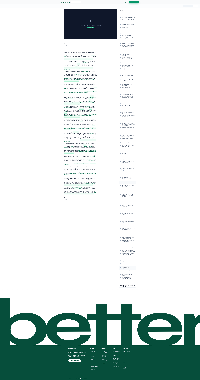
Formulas (114, 2)
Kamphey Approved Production (81, 378)
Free (119, 2)
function (92, 96)
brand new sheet (85, 71)
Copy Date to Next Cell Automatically (84, 128)
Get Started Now (75, 360)
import (72, 146)
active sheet (92, 156)
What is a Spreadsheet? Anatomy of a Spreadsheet (78, 116)
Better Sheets (65, 2)
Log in (125, 2)
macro (93, 125)
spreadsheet (92, 97)
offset (65, 111)
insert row (85, 62)
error (79, 150)
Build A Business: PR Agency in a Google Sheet (81, 79)
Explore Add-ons (126, 351)
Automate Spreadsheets (104, 360)
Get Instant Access (134, 2)
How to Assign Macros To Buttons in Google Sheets (83, 59)
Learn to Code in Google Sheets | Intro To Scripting (127, 234)
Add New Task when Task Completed (86, 185)
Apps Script (93, 359)
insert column (67, 107)
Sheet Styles (125, 354)
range (90, 100)
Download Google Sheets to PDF (116, 359)
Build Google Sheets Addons (127, 363)
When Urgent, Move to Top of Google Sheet (79, 115)
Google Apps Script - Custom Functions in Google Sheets (127, 286)
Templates (98, 2)
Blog (91, 353)
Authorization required (80, 74)
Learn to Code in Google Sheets (105, 352)
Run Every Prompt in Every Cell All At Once (78, 173)
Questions (93, 362)
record (76, 66)
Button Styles (126, 360)
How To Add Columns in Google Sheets (71, 68)
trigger (81, 121)
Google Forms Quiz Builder (127, 367)
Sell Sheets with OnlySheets (116, 367)
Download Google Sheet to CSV (116, 363)
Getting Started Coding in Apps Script (71, 102)
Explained (92, 363)
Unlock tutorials (90, 27)
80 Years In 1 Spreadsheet (84, 140)
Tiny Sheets (125, 357)
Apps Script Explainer (115, 355)
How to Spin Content (68, 59)
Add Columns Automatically (73, 185)
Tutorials (104, 2)
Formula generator (116, 351)
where (90, 111)
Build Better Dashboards (104, 356)
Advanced (66, 199)
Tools (109, 2)
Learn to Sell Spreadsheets (104, 364)
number (78, 64)
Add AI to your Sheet (94, 366)
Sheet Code (122, 10)
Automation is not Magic (74, 104)
